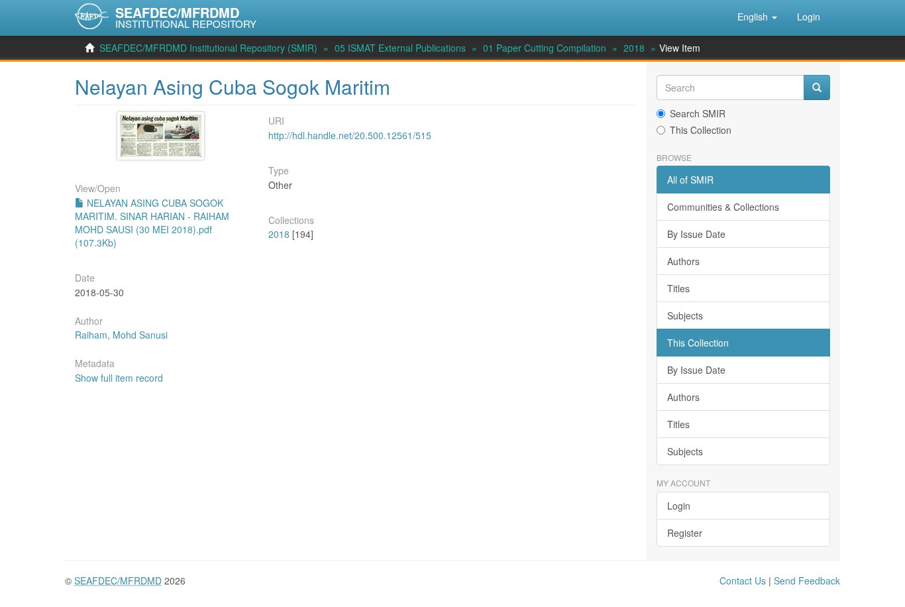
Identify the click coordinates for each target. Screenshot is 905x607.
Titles (678, 288)
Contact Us (742, 580)
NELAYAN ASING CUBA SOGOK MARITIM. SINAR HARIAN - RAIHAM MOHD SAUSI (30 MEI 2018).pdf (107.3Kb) (152, 222)
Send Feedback (807, 580)
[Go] (817, 87)
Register (684, 532)
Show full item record (119, 377)
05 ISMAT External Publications (400, 47)
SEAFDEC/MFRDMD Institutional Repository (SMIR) (208, 47)
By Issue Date (696, 234)
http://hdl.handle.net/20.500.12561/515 (349, 135)
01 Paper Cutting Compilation (544, 47)
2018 (634, 47)
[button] (757, 16)
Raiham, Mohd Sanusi (121, 334)
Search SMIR (697, 113)
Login (678, 505)
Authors (683, 261)
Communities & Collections (723, 206)
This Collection (700, 130)
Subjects (685, 315)
